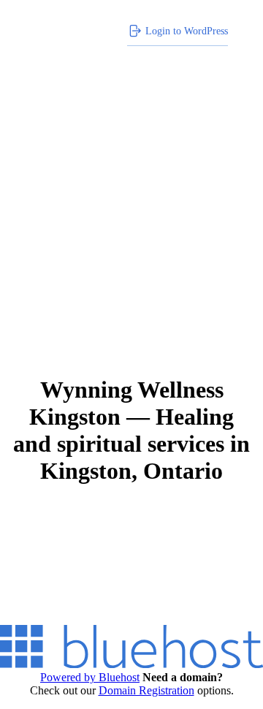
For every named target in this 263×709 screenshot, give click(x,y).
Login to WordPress (186, 31)
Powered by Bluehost (90, 677)
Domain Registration (146, 690)
